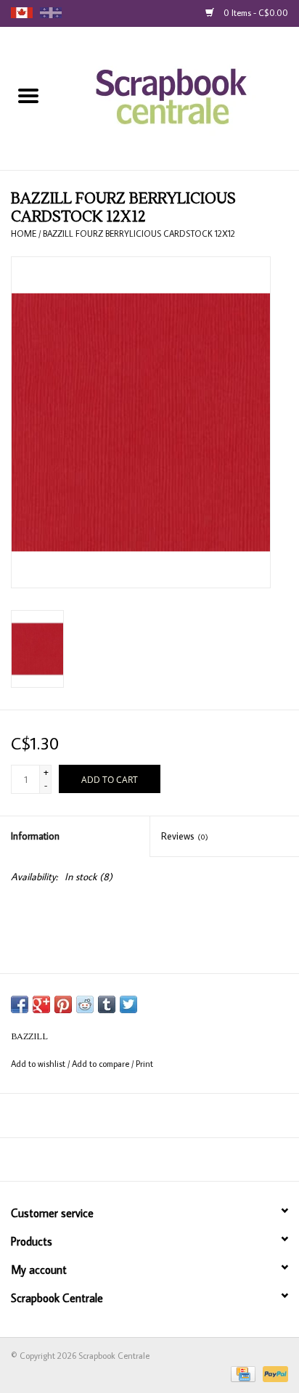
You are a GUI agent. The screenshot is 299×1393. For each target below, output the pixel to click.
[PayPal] (273, 1373)
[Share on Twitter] (128, 1004)
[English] (22, 12)
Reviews (184, 835)
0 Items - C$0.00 (254, 12)
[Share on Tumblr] (106, 1004)
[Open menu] (28, 95)
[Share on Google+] (41, 1004)
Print (144, 1063)
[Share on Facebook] (19, 1004)
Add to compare (101, 1063)
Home (23, 233)
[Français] (51, 12)
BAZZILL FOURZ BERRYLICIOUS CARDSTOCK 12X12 (139, 233)
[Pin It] (63, 1004)
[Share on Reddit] (85, 1004)
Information (35, 835)
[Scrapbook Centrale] (178, 97)
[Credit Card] (242, 1373)
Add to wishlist (39, 1063)
